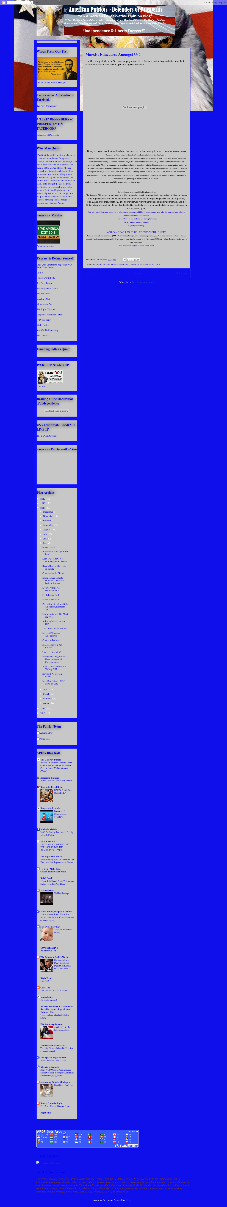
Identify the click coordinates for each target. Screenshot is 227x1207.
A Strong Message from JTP (53, 623)
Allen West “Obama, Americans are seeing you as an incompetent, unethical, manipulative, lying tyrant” (57, 1072)
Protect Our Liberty (46, 277)
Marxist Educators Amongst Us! (51, 634)
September (48, 525)
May (45, 543)
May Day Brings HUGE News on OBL (53, 682)
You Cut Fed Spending (48, 330)
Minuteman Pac (44, 304)
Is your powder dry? (136, 226)
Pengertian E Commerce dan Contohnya (60, 814)
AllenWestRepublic (49, 1067)
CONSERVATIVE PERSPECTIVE (49, 949)
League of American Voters (50, 314)
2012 (43, 503)
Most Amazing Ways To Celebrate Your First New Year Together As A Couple (57, 861)
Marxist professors (119, 264)
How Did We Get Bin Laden (52, 675)
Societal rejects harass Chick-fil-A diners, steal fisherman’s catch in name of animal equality (57, 917)
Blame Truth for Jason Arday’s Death (56, 780)
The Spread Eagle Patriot (53, 1057)
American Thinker (49, 777)
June (45, 538)
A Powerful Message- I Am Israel (55, 553)
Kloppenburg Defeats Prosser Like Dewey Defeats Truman (53, 580)
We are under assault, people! (137, 222)
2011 (43, 507)
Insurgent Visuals (101, 264)
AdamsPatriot (46, 732)
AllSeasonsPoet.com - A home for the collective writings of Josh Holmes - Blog (56, 1009)
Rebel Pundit (46, 878)
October (47, 520)
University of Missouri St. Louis (144, 264)
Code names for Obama (53, 573)
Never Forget (48, 547)
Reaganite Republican (51, 787)
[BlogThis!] (128, 260)
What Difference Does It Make (53, 1060)
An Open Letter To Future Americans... (62, 1028)
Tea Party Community (47, 105)
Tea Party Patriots (45, 283)
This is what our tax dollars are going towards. (137, 219)
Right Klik (45, 1112)
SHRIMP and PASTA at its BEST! (55, 990)
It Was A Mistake (50, 599)
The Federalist (43, 293)
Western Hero (47, 890)
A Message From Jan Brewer (52, 646)
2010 (43, 708)
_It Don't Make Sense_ (51, 868)
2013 (43, 498)
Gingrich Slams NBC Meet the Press (55, 615)
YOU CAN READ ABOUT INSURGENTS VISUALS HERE (136, 232)
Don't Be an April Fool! (64, 1085)
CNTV (40, 272)
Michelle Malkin (48, 829)
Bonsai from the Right (51, 1103)
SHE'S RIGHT (47, 841)
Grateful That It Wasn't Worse (53, 871)
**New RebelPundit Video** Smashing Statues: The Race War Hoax (57, 882)
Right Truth (46, 978)
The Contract (43, 335)
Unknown (45, 738)
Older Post (182, 273)
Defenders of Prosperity (48, 134)
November (48, 516)
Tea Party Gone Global (47, 288)
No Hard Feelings (61, 893)
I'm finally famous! (48, 999)
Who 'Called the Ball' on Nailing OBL (54, 668)
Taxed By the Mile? (51, 652)
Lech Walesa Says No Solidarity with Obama (54, 560)
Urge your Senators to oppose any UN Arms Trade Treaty (55, 266)
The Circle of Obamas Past (55, 628)
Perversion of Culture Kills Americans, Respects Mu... (55, 606)
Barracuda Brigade (50, 808)
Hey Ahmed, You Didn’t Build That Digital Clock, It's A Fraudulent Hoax (62, 964)
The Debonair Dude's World (54, 957)
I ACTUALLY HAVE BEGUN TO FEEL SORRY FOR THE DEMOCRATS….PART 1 (55, 847)
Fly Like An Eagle (51, 595)
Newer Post (91, 273)
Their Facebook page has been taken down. (136, 246)
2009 (43, 712)
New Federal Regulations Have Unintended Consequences (54, 659)
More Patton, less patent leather (56, 911)
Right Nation (43, 325)
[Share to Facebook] (135, 260)
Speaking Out (43, 298)
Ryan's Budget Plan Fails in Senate (54, 567)
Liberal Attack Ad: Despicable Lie (51, 589)
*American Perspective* (52, 1045)
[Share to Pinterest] (138, 260)
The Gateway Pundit (50, 759)
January (47, 702)
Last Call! (44, 981)
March (46, 693)
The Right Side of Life (51, 856)
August (47, 529)
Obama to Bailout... (51, 640)
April (46, 689)
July (45, 534)
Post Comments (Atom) (143, 282)
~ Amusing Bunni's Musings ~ (55, 1082)
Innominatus (46, 997)
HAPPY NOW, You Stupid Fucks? (62, 791)
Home (137, 273)
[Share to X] (131, 260)
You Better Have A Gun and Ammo (55, 1106)
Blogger (129, 1200)
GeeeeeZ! (45, 987)
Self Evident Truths (50, 926)
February (47, 698)
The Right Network (46, 309)
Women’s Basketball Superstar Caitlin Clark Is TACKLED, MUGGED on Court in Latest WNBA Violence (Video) (56, 766)
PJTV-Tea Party (44, 319)
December (48, 511)
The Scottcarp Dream (51, 1024)
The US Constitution (47, 435)
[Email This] (125, 260)
